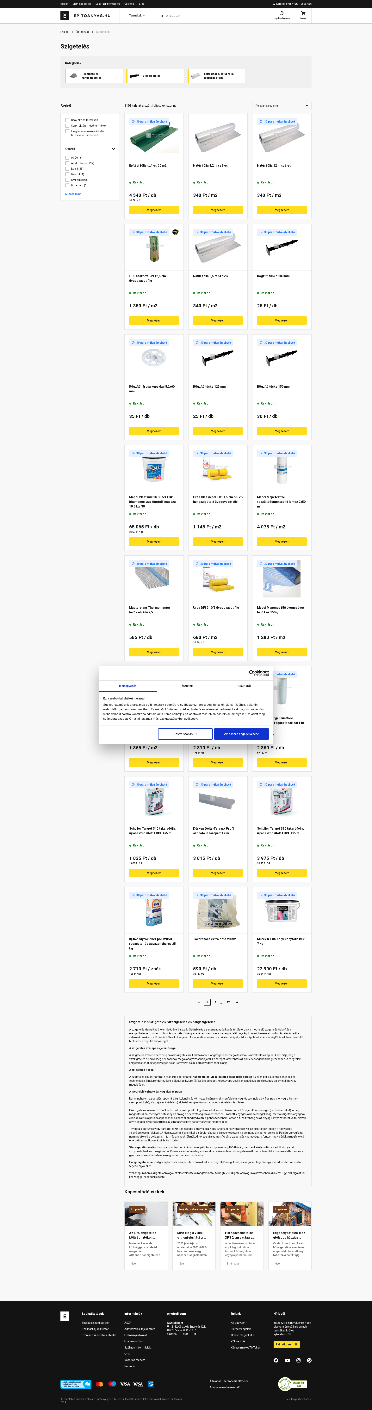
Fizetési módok (133, 1341)
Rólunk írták (238, 1341)
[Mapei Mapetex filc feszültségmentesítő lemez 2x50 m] (282, 468)
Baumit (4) (77, 174)
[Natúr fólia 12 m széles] (282, 136)
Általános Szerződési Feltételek (229, 1381)
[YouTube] (287, 1360)
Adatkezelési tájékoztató (139, 1328)
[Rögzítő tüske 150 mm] (282, 357)
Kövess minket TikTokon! (246, 1347)
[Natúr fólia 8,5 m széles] (218, 247)
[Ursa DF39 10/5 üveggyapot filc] (218, 578)
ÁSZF (127, 1322)
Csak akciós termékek (84, 120)
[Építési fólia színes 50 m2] (154, 136)
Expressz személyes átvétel (99, 1335)
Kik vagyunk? (239, 1322)
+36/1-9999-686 (302, 4)
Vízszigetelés (151, 75)
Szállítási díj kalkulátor (95, 1328)
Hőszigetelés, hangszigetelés (92, 75)
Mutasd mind (73, 193)
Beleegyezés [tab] (127, 685)
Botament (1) (79, 185)
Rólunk (64, 4)
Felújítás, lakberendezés (193, 1209)
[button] (137, 15)
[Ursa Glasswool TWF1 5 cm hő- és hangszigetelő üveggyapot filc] (218, 468)
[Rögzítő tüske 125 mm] (218, 357)
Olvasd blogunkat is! (243, 1335)
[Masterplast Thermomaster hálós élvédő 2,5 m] (154, 578)
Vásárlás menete (134, 1360)
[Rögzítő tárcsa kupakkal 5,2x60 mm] (154, 357)
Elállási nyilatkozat (135, 1335)
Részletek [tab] (186, 685)
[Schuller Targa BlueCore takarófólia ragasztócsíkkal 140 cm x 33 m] (282, 689)
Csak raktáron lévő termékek (88, 125)
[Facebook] (276, 1360)
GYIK (127, 1353)
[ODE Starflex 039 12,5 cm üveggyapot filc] (154, 247)
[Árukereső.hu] (292, 1384)
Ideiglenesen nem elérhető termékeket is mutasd (87, 133)
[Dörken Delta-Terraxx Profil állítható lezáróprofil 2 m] (218, 799)
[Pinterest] (309, 1360)
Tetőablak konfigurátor (96, 1322)
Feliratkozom (285, 1344)
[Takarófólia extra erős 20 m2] (218, 910)
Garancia (129, 4)
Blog (141, 4)
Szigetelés (137, 1209)
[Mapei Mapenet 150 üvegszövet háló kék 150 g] (282, 578)
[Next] (236, 1002)
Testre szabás (183, 734)
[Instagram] (298, 1360)
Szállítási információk (108, 4)
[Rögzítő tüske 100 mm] (282, 247)
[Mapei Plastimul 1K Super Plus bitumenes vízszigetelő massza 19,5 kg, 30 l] (154, 468)
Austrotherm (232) (82, 163)
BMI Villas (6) (79, 179)
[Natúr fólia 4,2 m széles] (218, 136)
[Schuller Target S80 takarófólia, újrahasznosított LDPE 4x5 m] (282, 799)
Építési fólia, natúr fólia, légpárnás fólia (219, 75)
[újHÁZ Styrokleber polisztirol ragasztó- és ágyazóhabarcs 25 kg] (154, 910)
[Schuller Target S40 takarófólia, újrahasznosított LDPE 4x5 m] (154, 799)
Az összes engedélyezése (241, 734)
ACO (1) (76, 157)
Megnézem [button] (154, 210)
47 (228, 1002)
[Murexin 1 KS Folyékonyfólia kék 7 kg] (282, 910)
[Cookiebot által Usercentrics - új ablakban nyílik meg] (252, 673)
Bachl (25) (77, 168)
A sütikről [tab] (244, 685)
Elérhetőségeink (82, 4)
